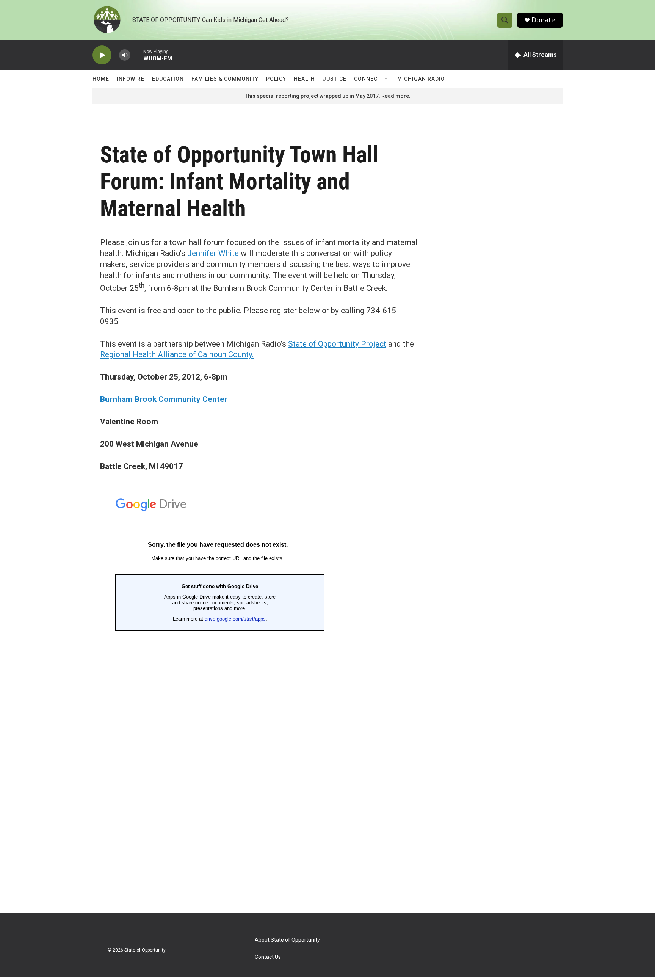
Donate (543, 20)
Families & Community (225, 79)
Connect (367, 79)
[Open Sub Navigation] (387, 79)
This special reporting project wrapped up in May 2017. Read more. (328, 96)
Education (168, 79)
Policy (276, 79)
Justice (334, 79)
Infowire (130, 79)
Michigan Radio (421, 79)
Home (100, 79)
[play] (102, 55)
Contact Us (268, 957)
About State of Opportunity (287, 940)
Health (304, 79)
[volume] (124, 55)
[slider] (137, 55)
